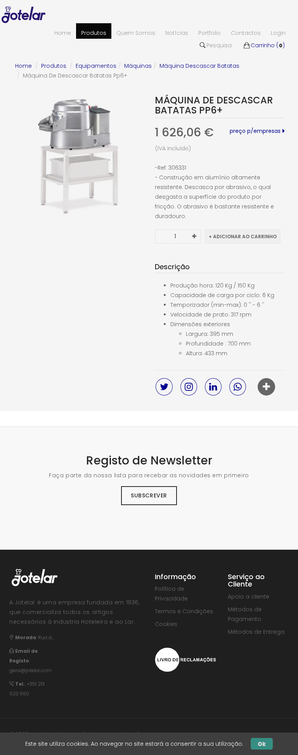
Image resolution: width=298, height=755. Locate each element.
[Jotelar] (27, 13)
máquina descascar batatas (199, 66)
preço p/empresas (255, 131)
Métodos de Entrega (256, 632)
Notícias (176, 33)
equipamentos (96, 66)
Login (278, 33)
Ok (262, 744)
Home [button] (62, 33)
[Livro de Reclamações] (185, 659)
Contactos (246, 33)
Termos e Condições (184, 611)
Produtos (93, 33)
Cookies (166, 624)
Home (23, 66)
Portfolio (209, 33)
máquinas (138, 66)
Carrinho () (268, 45)
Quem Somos (135, 33)
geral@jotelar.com (30, 670)
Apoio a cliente (248, 596)
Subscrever (149, 495)
